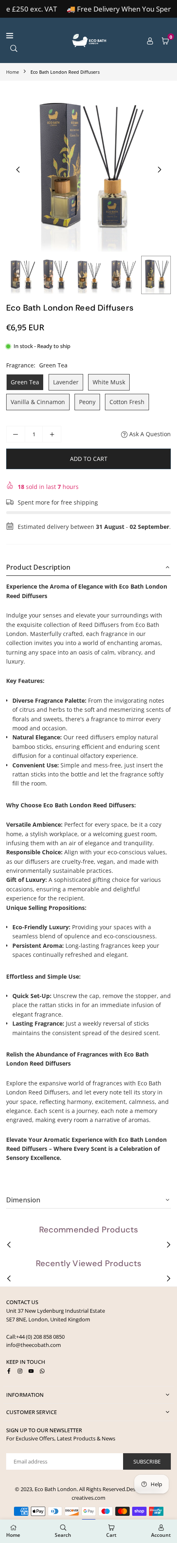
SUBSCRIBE (147, 1461)
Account (161, 1534)
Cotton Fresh (126, 402)
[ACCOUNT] (150, 40)
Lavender (66, 382)
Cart (111, 1534)
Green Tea (25, 382)
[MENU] (33, 35)
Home (12, 72)
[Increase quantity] (52, 434)
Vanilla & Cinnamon (38, 402)
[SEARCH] (13, 48)
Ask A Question (149, 434)
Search (63, 1534)
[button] (165, 40)
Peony (87, 402)
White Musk (109, 382)
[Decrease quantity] (16, 434)
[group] (88, 169)
